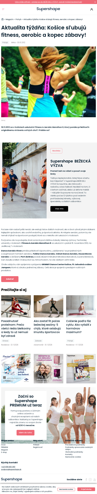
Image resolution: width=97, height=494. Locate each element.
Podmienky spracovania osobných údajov (79, 448)
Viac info (59, 208)
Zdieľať (10, 279)
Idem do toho (25, 432)
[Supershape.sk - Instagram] (90, 479)
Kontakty (69, 454)
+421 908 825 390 (8, 467)
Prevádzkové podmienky (75, 445)
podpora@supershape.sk (11, 469)
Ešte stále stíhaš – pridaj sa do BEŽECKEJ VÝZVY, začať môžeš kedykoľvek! (48, 2)
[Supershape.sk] (48, 9)
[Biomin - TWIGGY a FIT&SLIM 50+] (48, 368)
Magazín (4, 450)
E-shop (4, 452)
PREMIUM (4, 447)
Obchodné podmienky (74, 452)
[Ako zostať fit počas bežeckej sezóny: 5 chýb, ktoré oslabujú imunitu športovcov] (48, 306)
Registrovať (37, 447)
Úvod (3, 445)
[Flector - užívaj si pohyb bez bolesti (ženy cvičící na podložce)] (16, 368)
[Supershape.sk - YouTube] (94, 479)
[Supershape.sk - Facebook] (86, 479)
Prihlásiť (91, 9)
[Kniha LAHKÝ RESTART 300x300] (81, 368)
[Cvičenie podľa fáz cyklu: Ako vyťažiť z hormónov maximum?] (81, 306)
